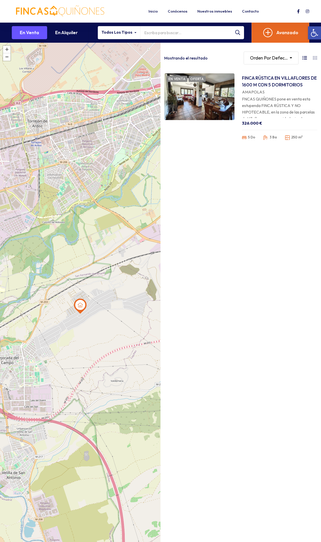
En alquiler (66, 32)
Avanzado (287, 32)
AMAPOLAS (253, 91)
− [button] (7, 57)
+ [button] (7, 49)
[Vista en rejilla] (315, 58)
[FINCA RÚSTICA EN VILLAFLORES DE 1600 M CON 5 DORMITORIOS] (199, 96)
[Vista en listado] (304, 58)
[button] (314, 32)
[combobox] (119, 32)
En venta (29, 32)
